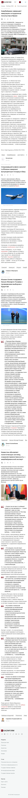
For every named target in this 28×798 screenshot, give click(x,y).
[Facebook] (10, 19)
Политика (19, 715)
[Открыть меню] (25, 2)
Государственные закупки (8, 773)
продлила (10, 257)
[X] (13, 19)
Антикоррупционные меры (8, 770)
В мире (3, 753)
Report (17, 186)
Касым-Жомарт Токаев (16, 440)
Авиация (11, 267)
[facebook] (10, 734)
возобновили (12, 247)
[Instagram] (2, 19)
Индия (19, 267)
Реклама (3, 787)
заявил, (15, 96)
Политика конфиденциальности (9, 765)
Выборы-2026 (9, 6)
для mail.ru (21, 155)
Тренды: (3, 6)
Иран (3, 155)
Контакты (3, 784)
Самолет (4, 267)
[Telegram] (7, 19)
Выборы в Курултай (7, 715)
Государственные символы (8, 767)
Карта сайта (4, 781)
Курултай (4, 440)
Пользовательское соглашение (9, 762)
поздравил (14, 427)
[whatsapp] (5, 19)
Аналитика (3, 748)
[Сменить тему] (21, 2)
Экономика (4, 750)
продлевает (4, 251)
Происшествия (5, 742)
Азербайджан (11, 155)
